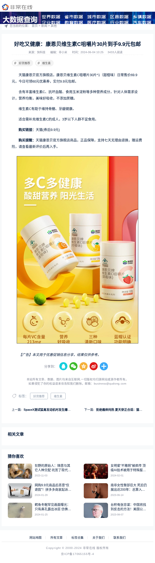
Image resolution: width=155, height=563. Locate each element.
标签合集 (77, 537)
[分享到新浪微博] (94, 366)
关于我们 (98, 537)
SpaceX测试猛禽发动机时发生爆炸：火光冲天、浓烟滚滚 (62, 409)
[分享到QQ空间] (84, 366)
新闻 (44, 25)
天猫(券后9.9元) (48, 130)
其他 (54, 25)
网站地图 (35, 537)
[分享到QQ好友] (63, 366)
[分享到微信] (73, 366)
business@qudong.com (110, 383)
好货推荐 (22, 63)
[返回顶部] (142, 502)
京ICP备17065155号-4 (77, 554)
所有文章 (56, 537)
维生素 (44, 63)
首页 (35, 25)
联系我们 (119, 537)
